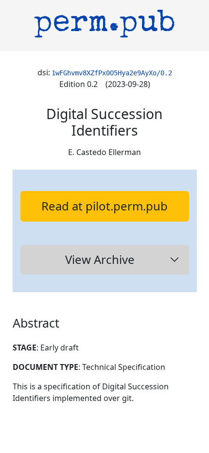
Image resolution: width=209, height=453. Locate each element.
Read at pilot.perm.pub (104, 206)
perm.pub (104, 24)
